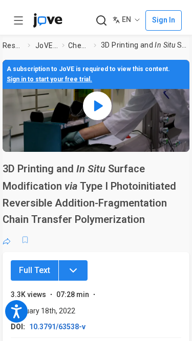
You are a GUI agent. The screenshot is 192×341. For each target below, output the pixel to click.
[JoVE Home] (47, 20)
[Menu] (73, 270)
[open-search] (101, 20)
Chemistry (79, 45)
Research (13, 45)
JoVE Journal (46, 45)
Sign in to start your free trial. (49, 79)
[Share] (7, 240)
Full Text (34, 270)
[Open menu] (18, 20)
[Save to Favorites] (25, 240)
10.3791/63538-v (57, 327)
